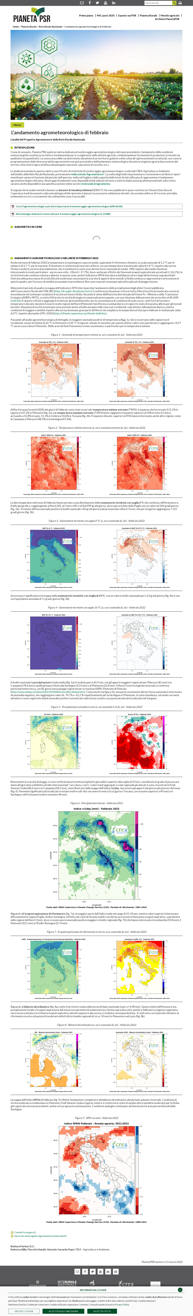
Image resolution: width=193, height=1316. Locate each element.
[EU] (155, 1284)
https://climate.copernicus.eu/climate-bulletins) (80, 313)
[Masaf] (37, 1285)
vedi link (16, 300)
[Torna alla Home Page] (32, 14)
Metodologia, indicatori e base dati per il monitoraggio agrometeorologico (63, 213)
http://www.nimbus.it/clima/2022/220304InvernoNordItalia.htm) (48, 691)
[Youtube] (105, 2)
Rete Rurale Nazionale (51, 26)
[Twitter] (97, 2)
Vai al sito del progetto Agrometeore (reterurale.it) (40, 1235)
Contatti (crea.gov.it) (25, 1232)
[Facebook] (90, 2)
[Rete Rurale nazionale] (67, 1284)
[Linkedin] (113, 2)
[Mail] (82, 2)
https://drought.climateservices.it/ (73, 291)
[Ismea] (96, 1284)
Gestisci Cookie (23, 1311)
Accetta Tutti (102, 1311)
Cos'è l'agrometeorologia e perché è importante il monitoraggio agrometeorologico (69, 206)
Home (16, 26)
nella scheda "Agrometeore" (87, 174)
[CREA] (126, 1284)
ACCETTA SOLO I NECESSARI (63, 1311)
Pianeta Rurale (29, 26)
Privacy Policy (122, 1304)
